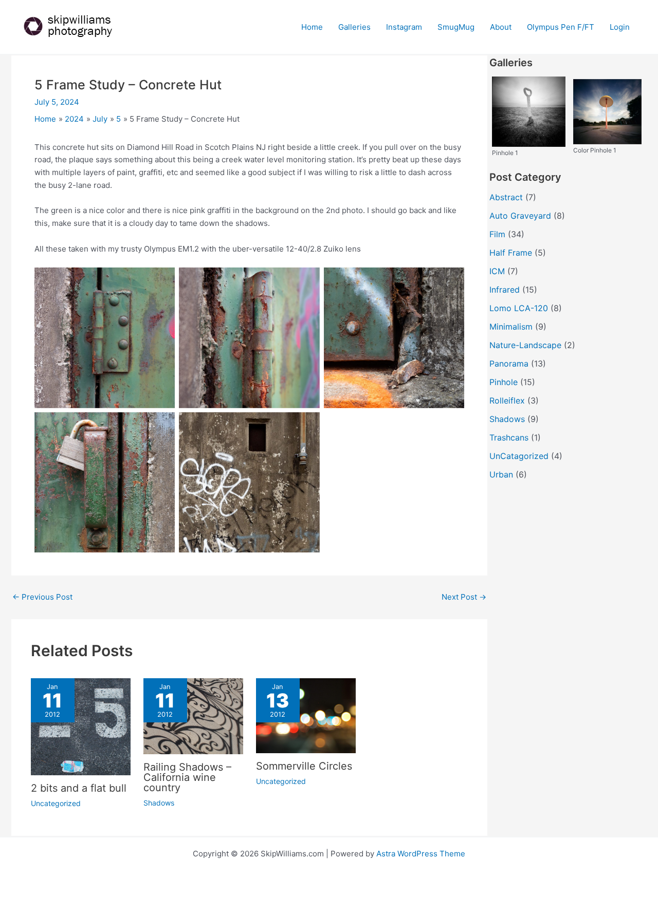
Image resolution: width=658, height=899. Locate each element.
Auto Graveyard (520, 216)
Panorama (508, 363)
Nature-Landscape (525, 345)
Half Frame (510, 252)
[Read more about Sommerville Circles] (306, 715)
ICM (497, 271)
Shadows (158, 802)
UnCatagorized (519, 456)
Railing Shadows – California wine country (187, 777)
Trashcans (508, 437)
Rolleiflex (507, 400)
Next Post (464, 597)
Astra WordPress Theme (420, 853)
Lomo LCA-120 (518, 308)
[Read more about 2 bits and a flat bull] (81, 726)
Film (497, 234)
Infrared (504, 289)
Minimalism (511, 326)
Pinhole (503, 382)
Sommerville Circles (304, 766)
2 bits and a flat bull (78, 788)
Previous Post (42, 597)
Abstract (506, 197)
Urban (501, 474)
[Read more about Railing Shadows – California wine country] (193, 715)
